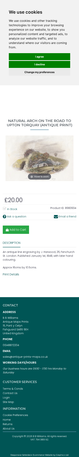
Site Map (8, 402)
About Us (9, 428)
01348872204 (11, 345)
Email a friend (67, 216)
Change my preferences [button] (39, 72)
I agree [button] (39, 56)
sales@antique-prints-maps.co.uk (25, 357)
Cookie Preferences (15, 415)
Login (6, 397)
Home (7, 420)
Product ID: (57, 208)
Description (11, 243)
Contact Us (10, 393)
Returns (7, 424)
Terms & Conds (13, 389)
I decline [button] (39, 64)
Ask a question (16, 216)
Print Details (11, 274)
